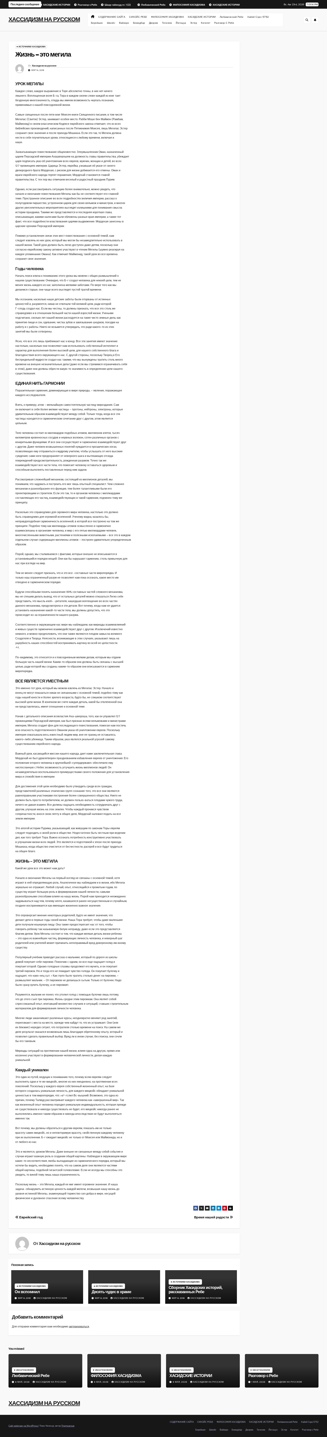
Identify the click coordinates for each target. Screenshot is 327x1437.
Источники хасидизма (32, 46)
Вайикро (124, 22)
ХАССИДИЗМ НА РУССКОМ (44, 19)
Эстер (193, 22)
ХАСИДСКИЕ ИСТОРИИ (202, 16)
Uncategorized (25, 1370)
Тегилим (167, 22)
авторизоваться (79, 1326)
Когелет (205, 22)
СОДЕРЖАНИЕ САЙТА (111, 16)
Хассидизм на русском (44, 65)
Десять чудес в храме (111, 1291)
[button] (306, 20)
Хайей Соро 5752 (258, 16)
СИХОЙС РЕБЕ (138, 16)
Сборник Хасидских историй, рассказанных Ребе (195, 1289)
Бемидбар (139, 22)
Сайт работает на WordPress (23, 1425)
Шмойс (111, 22)
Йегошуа (181, 22)
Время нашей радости (212, 1217)
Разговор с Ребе (224, 22)
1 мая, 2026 (259, 1382)
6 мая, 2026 (22, 1382)
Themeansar (68, 1425)
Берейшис (97, 22)
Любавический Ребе (232, 16)
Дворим (153, 22)
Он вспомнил (27, 1291)
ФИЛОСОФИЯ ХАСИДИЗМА (167, 16)
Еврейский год (31, 1217)
